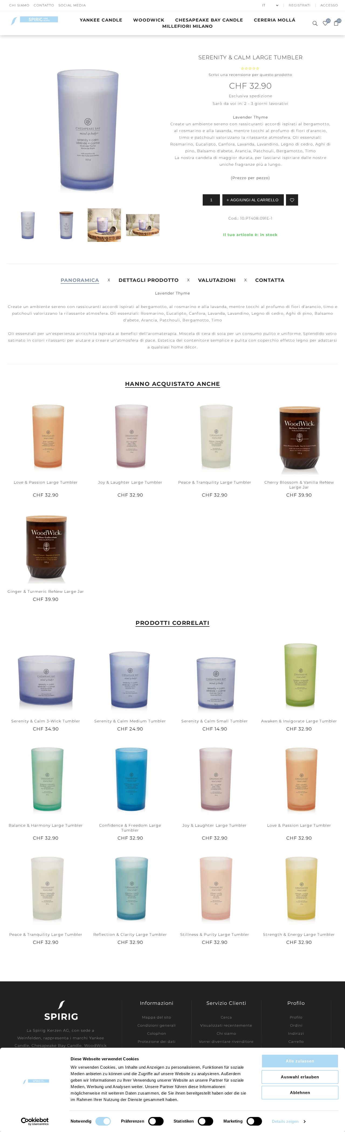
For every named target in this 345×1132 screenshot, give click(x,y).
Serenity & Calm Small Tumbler (214, 721)
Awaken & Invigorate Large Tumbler (299, 721)
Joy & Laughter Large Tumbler (130, 482)
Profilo (296, 1017)
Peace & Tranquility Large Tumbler (214, 482)
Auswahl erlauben (300, 1077)
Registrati (300, 5)
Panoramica (80, 280)
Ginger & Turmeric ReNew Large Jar (46, 591)
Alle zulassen (300, 1061)
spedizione (261, 96)
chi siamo (19, 5)
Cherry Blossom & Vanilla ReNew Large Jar (299, 485)
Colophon (156, 1033)
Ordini (296, 1025)
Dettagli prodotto (149, 280)
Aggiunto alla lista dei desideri (45, 435)
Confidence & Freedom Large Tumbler (130, 828)
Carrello (296, 1041)
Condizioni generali (156, 1025)
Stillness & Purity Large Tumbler (214, 934)
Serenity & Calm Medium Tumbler (130, 721)
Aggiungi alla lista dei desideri (292, 200)
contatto (44, 5)
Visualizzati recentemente (226, 1025)
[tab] (80, 280)
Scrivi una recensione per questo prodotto (250, 74)
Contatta (270, 280)
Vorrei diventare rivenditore (226, 1041)
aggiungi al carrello (56, 435)
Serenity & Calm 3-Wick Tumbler (45, 721)
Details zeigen (285, 1121)
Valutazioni (217, 280)
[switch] (156, 1121)
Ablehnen (300, 1092)
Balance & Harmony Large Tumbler (46, 825)
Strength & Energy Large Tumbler (299, 934)
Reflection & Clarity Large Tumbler (130, 934)
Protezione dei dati (156, 1041)
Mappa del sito (156, 1017)
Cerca (226, 1017)
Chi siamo (226, 1033)
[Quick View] (34, 435)
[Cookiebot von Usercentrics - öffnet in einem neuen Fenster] (34, 1121)
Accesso (329, 5)
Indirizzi (296, 1033)
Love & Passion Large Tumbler (46, 482)
